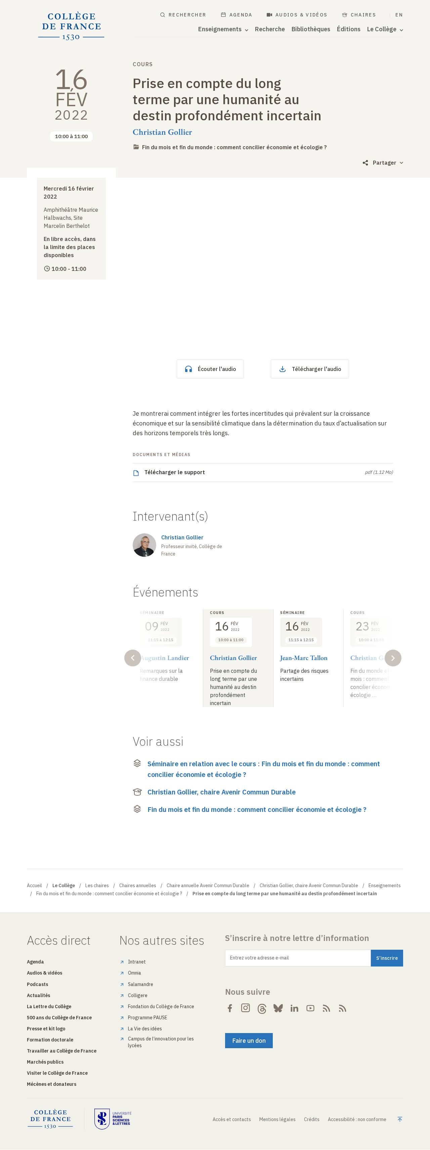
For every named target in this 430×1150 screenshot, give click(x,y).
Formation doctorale (50, 1040)
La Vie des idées (145, 1029)
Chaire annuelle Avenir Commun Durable (208, 885)
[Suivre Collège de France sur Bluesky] (278, 1008)
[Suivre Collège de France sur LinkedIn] (294, 1008)
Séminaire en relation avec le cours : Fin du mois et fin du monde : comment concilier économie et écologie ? (263, 769)
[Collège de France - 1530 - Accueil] (71, 26)
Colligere (137, 995)
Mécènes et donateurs (51, 1084)
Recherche (270, 29)
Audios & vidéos (301, 15)
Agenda (241, 15)
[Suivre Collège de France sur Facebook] (229, 1008)
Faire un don (249, 1040)
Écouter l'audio (217, 369)
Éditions (348, 29)
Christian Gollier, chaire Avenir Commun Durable (221, 791)
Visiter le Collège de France (57, 1073)
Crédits (311, 1119)
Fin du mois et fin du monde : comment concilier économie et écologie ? (234, 147)
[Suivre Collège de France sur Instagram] (246, 1008)
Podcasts (37, 984)
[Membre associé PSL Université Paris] (112, 1119)
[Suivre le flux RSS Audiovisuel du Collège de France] (342, 1008)
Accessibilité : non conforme (357, 1119)
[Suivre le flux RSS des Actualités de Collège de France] (326, 1008)
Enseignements (385, 885)
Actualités (38, 995)
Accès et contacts (232, 1119)
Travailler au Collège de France (61, 1051)
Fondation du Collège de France (161, 1006)
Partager (384, 162)
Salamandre (140, 984)
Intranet (137, 962)
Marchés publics (45, 1062)
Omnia (134, 973)
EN (399, 15)
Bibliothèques (311, 29)
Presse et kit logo (46, 1029)
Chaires (364, 15)
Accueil (34, 885)
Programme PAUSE (147, 1018)
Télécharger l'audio (316, 369)
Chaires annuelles (137, 885)
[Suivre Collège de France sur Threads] (262, 1008)
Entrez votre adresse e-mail (259, 958)
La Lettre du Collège (49, 1006)
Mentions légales (277, 1119)
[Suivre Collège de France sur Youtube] (310, 1008)
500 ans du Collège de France (59, 1018)
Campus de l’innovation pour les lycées (161, 1042)
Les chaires (97, 885)
